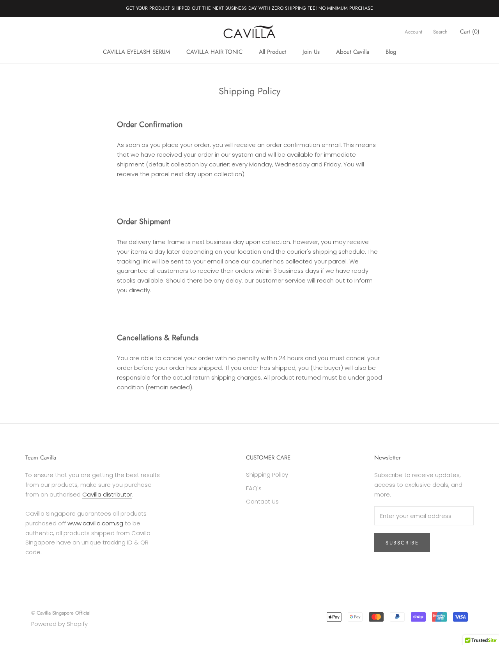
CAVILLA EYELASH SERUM (136, 52)
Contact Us (262, 501)
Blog (391, 52)
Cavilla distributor (107, 494)
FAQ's (254, 488)
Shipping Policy (267, 474)
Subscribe (402, 542)
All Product (272, 52)
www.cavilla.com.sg (95, 523)
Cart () (470, 31)
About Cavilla (352, 52)
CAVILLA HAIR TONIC (214, 52)
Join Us (311, 52)
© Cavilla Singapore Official (60, 613)
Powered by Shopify (59, 624)
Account (413, 31)
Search (440, 31)
